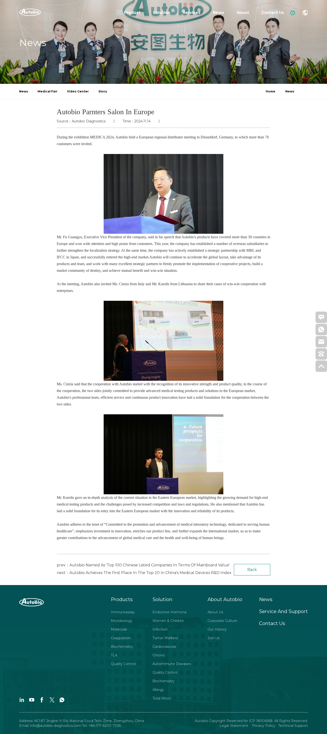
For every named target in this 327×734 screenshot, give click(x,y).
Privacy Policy (263, 725)
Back (252, 569)
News (218, 12)
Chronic (158, 655)
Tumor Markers (165, 638)
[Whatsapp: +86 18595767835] (321, 331)
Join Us (214, 638)
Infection (160, 629)
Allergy (158, 690)
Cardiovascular (164, 646)
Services (191, 12)
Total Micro (161, 698)
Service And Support (283, 611)
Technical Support (293, 725)
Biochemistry (122, 646)
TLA (114, 655)
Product (132, 12)
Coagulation (121, 638)
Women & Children (168, 621)
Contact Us (272, 12)
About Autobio (225, 599)
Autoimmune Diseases (171, 664)
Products (122, 599)
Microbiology (121, 621)
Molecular (119, 629)
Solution (161, 12)
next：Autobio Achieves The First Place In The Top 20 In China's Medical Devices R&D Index (144, 572)
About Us (215, 612)
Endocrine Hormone (169, 612)
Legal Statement (234, 725)
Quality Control (123, 664)
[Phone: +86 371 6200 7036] (321, 355)
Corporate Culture (222, 621)
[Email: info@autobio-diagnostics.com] (321, 343)
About (243, 12)
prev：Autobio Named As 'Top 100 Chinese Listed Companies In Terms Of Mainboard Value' (143, 565)
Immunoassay (123, 612)
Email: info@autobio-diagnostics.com (50, 725)
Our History (217, 629)
